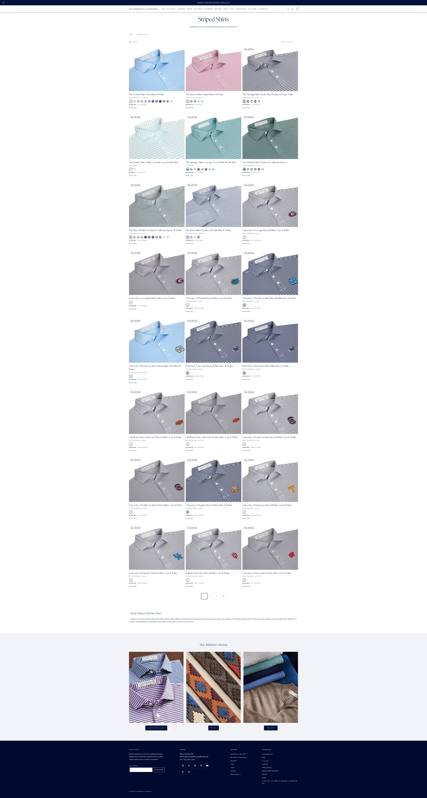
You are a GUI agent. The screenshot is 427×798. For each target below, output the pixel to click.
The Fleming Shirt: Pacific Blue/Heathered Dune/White (268, 94)
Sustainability (267, 754)
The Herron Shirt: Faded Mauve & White (204, 94)
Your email (134, 766)
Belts (213, 728)
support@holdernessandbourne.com (196, 757)
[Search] (288, 9)
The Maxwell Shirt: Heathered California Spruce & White (155, 230)
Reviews (234, 761)
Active (226, 9)
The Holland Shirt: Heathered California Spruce (264, 162)
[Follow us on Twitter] (195, 766)
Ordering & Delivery (238, 754)
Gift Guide (252, 9)
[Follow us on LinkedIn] (189, 772)
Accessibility (236, 774)
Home (130, 34)
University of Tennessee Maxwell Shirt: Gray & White (267, 505)
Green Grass (267, 767)
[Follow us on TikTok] (183, 772)
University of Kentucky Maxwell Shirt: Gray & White (153, 573)
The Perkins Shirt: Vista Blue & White (146, 94)
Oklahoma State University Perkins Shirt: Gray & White (212, 437)
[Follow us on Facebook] (189, 766)
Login (233, 767)
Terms (264, 778)
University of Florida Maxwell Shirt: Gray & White (209, 298)
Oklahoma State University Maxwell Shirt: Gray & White (155, 437)
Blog (263, 757)
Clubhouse (263, 9)
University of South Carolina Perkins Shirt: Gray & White (155, 505)
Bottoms (218, 9)
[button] (289, 42)
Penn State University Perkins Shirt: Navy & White (265, 366)
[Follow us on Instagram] (183, 766)
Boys (232, 9)
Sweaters (270, 728)
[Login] (293, 9)
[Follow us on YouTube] (207, 766)
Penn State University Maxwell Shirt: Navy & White (209, 366)
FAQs (232, 764)
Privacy (264, 774)
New (163, 9)
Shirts (189, 9)
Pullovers (198, 9)
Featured (181, 9)
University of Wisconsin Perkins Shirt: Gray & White (266, 573)
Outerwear (208, 9)
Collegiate (171, 9)
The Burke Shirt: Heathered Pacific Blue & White (208, 230)
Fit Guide (265, 761)
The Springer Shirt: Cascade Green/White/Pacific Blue (211, 162)
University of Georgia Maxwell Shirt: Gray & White (265, 230)
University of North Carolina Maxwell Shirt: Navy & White (269, 298)
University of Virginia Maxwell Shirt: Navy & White (209, 505)
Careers (265, 764)
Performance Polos (156, 728)
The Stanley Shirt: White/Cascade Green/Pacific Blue (153, 162)
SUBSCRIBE (158, 770)
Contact (233, 771)
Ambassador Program (270, 771)
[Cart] (297, 9)
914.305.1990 (189, 754)
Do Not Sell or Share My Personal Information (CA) (279, 782)
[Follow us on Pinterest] (201, 766)
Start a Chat (191, 759)
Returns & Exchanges (239, 757)
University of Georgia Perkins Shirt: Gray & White (152, 298)
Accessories (241, 9)
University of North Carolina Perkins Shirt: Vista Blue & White (155, 367)
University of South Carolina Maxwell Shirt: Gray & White (269, 437)
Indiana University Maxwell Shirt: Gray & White (208, 573)
